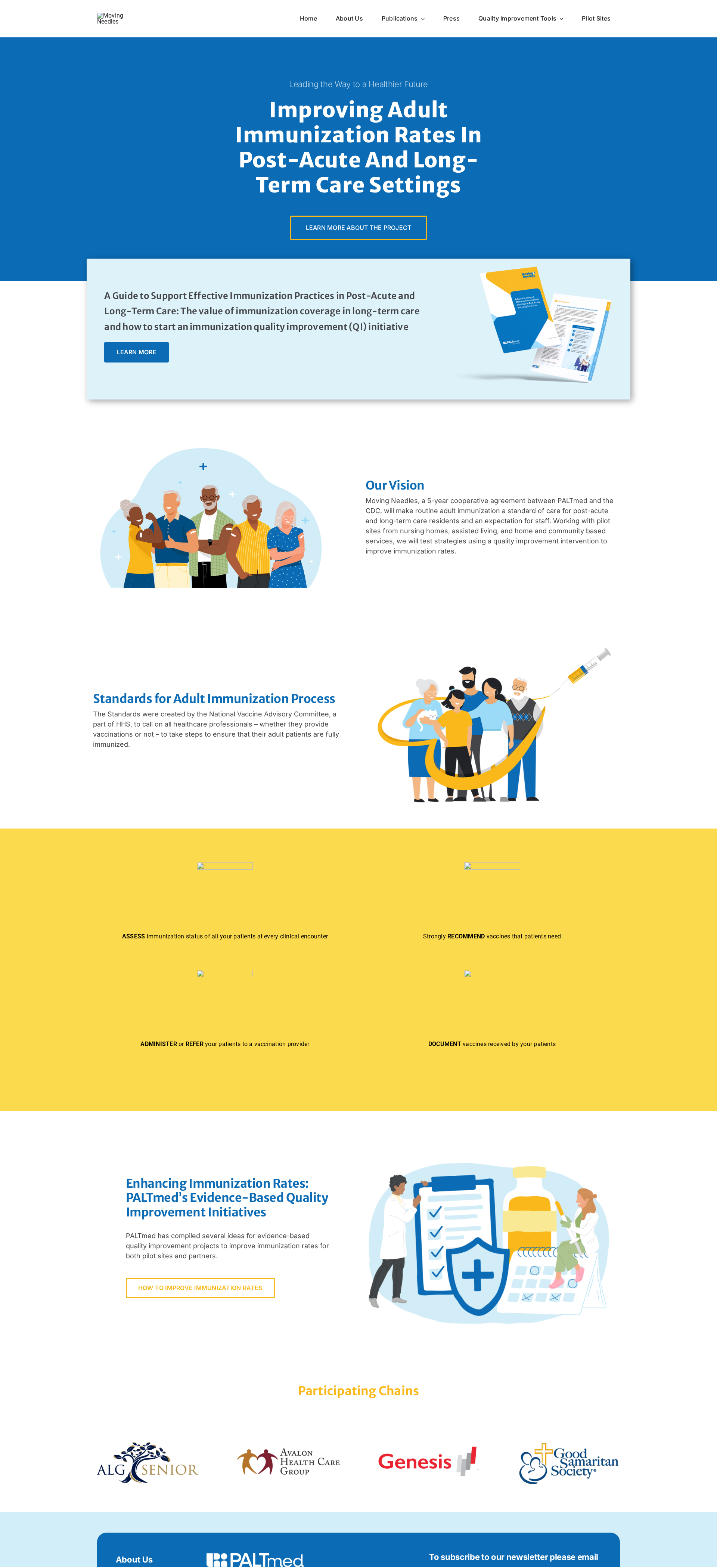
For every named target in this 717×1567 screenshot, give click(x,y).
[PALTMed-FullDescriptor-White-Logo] (255, 1556)
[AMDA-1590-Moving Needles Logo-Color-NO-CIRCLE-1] (118, 15)
